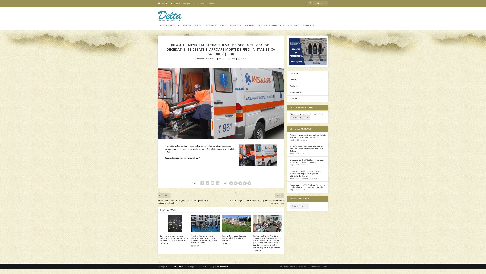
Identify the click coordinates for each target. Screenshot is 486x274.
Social (198, 26)
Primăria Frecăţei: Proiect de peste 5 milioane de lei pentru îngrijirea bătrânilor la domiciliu (305, 173)
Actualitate (184, 26)
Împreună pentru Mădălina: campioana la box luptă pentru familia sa (307, 161)
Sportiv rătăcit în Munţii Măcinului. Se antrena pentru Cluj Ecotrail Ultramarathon (174, 238)
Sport (223, 26)
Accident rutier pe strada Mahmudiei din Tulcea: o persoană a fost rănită (308, 136)
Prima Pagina (166, 26)
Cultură (249, 26)
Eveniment (235, 26)
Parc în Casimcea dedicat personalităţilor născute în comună (234, 238)
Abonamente (295, 92)
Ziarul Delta (178, 266)
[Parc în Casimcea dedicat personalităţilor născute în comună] (236, 223)
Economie (211, 26)
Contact (293, 98)
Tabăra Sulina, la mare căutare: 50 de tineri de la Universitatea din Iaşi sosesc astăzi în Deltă (204, 239)
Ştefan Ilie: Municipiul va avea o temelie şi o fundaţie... (195, 3)
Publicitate (294, 86)
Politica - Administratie (309, 178)
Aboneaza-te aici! (299, 117)
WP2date (224, 266)
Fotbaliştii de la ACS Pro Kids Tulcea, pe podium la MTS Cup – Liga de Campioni (307, 186)
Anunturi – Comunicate (301, 26)
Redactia (294, 80)
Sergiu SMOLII (210, 58)
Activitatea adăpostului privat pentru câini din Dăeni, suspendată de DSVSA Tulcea (306, 148)
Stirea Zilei (304, 165)
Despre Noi (294, 73)
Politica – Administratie (271, 26)
